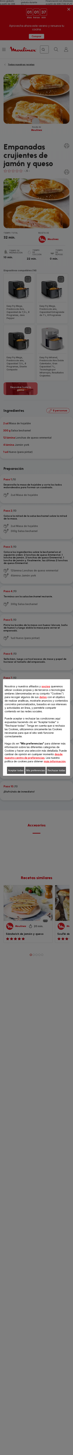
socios (45, 686)
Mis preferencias (35, 770)
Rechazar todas (56, 770)
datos (43, 697)
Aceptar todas (16, 770)
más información (55, 761)
